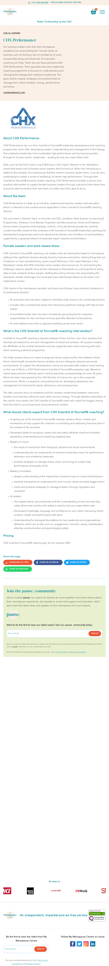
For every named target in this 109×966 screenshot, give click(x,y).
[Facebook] (72, 943)
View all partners (11, 33)
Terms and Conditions (78, 652)
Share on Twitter (78, 562)
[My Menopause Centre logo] (10, 12)
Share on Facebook (49, 562)
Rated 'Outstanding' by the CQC (54, 22)
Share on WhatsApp (18, 569)
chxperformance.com (14, 93)
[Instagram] (86, 943)
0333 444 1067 (42, 3)
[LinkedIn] (92, 943)
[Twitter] (79, 943)
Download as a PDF (18, 562)
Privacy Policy (62, 652)
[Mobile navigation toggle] (102, 12)
